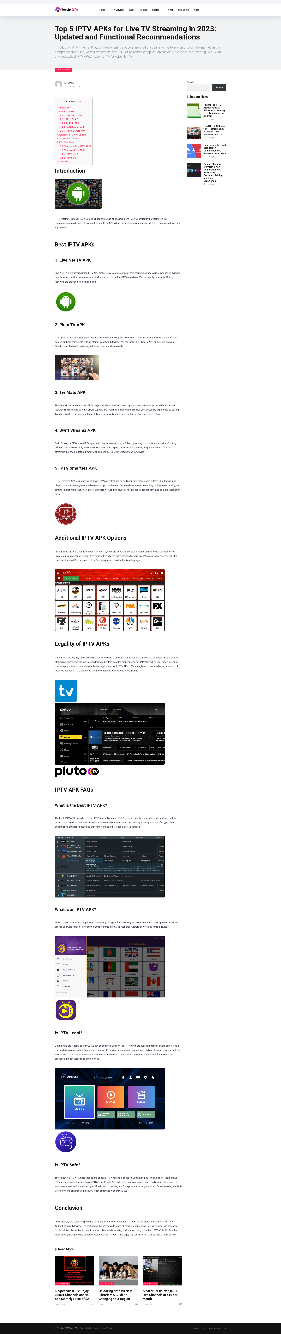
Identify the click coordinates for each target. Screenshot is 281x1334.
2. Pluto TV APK (69, 119)
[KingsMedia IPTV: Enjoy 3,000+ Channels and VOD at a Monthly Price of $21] (74, 1271)
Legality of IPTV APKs (68, 138)
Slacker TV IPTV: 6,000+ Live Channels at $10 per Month (160, 1295)
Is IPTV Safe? (68, 158)
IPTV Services (117, 9)
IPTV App (169, 9)
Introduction (63, 107)
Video (196, 9)
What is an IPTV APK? (72, 150)
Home (102, 9)
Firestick (143, 9)
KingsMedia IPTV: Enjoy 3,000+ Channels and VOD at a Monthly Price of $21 (73, 1295)
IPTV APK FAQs (65, 142)
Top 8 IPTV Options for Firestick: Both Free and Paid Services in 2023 (214, 130)
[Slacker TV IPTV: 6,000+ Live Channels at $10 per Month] (162, 1271)
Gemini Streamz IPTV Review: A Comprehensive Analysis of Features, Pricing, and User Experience (213, 172)
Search (190, 82)
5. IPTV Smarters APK (72, 131)
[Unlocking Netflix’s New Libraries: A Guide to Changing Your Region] (118, 1271)
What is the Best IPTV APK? (75, 146)
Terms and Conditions (217, 1328)
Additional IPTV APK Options (71, 134)
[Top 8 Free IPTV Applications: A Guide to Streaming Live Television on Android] (194, 117)
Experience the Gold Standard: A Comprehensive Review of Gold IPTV (214, 149)
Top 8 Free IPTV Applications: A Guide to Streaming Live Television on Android (214, 111)
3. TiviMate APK (69, 123)
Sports (155, 9)
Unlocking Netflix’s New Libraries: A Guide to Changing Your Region (115, 1295)
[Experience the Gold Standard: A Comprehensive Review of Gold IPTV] (194, 157)
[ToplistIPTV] (67, 9)
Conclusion (62, 161)
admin (70, 83)
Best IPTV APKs (65, 111)
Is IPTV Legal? (69, 154)
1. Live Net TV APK (71, 115)
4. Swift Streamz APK (72, 127)
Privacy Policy (198, 1328)
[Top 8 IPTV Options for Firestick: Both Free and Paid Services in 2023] (194, 138)
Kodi (131, 9)
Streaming (183, 9)
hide (79, 101)
